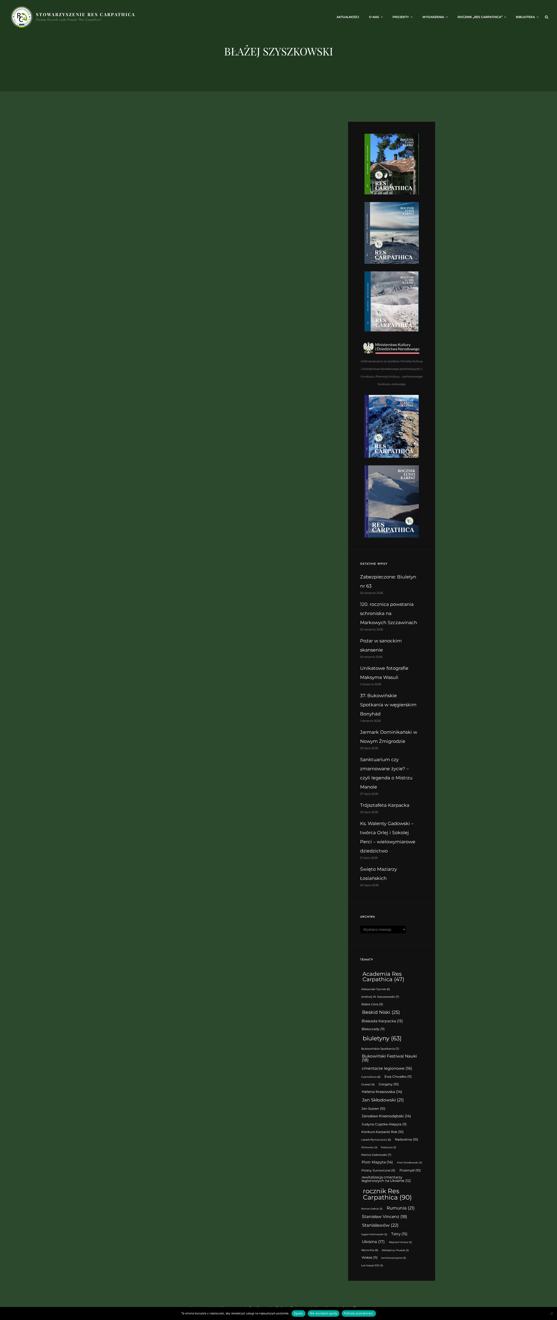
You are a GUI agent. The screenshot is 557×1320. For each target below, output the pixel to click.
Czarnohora (371, 1076)
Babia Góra (372, 1004)
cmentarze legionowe (387, 1068)
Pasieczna (388, 1147)
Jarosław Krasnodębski (386, 1116)
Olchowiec (369, 1147)
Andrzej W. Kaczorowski (380, 996)
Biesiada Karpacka (382, 1021)
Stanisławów (380, 1225)
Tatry (399, 1233)
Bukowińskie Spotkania (380, 1048)
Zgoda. (299, 1313)
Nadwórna (406, 1139)
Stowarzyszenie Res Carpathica (85, 14)
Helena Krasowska (382, 1091)
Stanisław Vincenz (384, 1216)
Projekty (401, 17)
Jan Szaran (373, 1109)
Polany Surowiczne (378, 1170)
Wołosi (369, 1257)
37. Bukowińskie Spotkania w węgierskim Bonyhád (388, 705)
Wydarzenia (433, 17)
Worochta (369, 1250)
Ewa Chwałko (398, 1076)
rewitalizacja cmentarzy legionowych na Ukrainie (386, 1179)
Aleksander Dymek (375, 989)
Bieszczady (373, 1029)
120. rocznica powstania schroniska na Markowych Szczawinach (388, 613)
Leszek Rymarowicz (376, 1139)
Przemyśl (410, 1170)
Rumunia (401, 1208)
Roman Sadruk (372, 1208)
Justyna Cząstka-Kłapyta (384, 1124)
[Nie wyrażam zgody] (551, 1313)
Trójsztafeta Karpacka (384, 805)
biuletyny (382, 1038)
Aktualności (348, 17)
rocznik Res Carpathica (387, 1194)
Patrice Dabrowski (376, 1154)
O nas (374, 17)
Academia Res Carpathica (383, 976)
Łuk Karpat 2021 (372, 1265)
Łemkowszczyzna (393, 1258)
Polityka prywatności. (359, 1313)
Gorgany (389, 1084)
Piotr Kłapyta (377, 1162)
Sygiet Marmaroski (374, 1234)
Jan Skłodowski (383, 1100)
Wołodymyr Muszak (395, 1250)
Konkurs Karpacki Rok (382, 1132)
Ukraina (373, 1241)
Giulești (368, 1084)
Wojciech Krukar (400, 1242)
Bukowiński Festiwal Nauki (389, 1058)
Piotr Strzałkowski (409, 1162)
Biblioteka (525, 17)
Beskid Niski (381, 1012)
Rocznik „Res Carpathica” (480, 17)
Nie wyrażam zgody (323, 1313)
